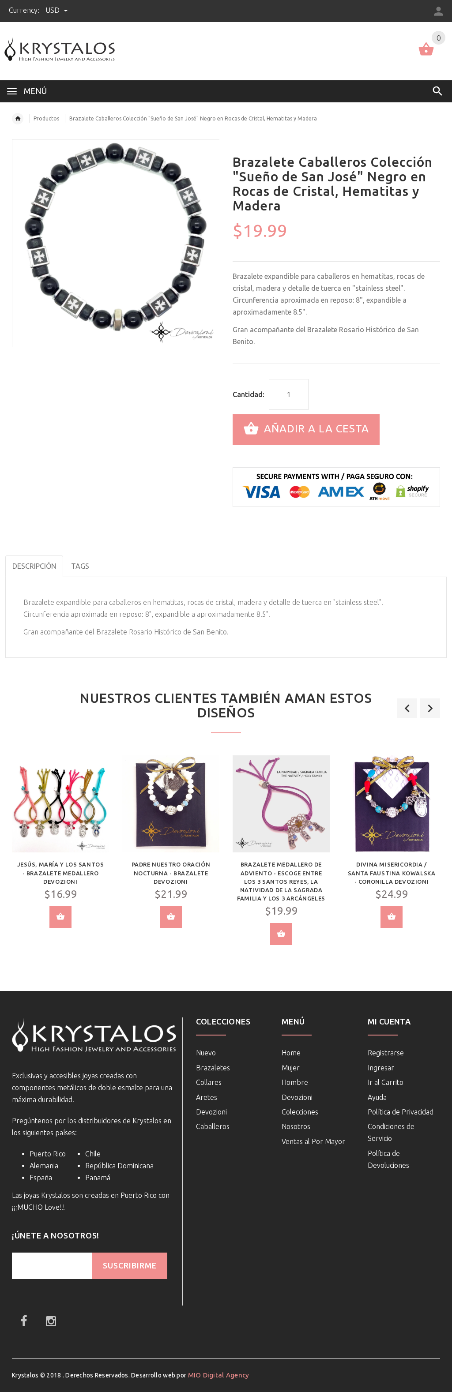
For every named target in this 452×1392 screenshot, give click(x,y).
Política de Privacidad (400, 1112)
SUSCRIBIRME (130, 1265)
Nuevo (206, 1053)
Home (291, 1053)
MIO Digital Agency (218, 1375)
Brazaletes (213, 1068)
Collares (209, 1082)
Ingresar (381, 1068)
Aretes (206, 1097)
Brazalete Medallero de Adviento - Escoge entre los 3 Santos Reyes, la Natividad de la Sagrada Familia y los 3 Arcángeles (281, 881)
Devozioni (211, 1112)
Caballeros (213, 1126)
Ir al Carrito (385, 1082)
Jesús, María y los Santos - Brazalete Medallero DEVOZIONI (60, 872)
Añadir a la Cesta (315, 429)
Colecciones (300, 1112)
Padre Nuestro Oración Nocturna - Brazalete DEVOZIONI (171, 872)
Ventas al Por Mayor (313, 1141)
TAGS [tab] (80, 566)
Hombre (295, 1082)
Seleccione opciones (60, 917)
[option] (60, 848)
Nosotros (296, 1126)
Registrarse (386, 1053)
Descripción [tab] (34, 566)
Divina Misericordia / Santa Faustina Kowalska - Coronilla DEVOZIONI (392, 872)
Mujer (291, 1068)
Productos (46, 118)
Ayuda (377, 1097)
